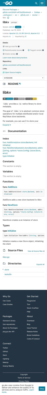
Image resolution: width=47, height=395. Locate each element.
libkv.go (6, 257)
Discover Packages (10, 9)
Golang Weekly (8, 366)
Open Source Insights (13, 72)
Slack (5, 355)
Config (29, 212)
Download (30, 321)
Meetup (5, 362)
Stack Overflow (32, 308)
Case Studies (8, 304)
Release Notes (32, 331)
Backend (31, 192)
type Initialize (8, 156)
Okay (42, 389)
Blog (28, 324)
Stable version (10, 54)
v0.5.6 (8, 27)
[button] (4, 46)
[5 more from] (3, 269)
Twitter (5, 348)
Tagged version (36, 50)
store (24, 192)
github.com (25, 15)
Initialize (12, 231)
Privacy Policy (24, 381)
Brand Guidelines (33, 335)
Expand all (40, 264)
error (11, 214)
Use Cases (7, 301)
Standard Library (9, 321)
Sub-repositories (9, 324)
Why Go (6, 296)
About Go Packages (10, 328)
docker (35, 15)
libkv (4, 18)
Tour (28, 304)
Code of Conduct (33, 339)
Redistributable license (13, 50)
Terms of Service (24, 378)
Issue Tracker (32, 328)
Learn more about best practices (15, 58)
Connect (7, 343)
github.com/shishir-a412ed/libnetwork (17, 12)
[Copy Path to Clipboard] (8, 18)
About (30, 316)
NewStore (13, 205)
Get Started (32, 296)
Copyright (24, 374)
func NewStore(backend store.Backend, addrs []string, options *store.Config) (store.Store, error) (23, 150)
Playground (31, 301)
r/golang (6, 359)
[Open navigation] (42, 3)
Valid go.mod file (11, 46)
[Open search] (36, 3)
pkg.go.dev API (8, 331)
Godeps (37, 12)
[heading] (10, 3)
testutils (8, 274)
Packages (7, 316)
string (8, 212)
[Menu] (23, 78)
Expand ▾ (7, 125)
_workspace (7, 15)
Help (28, 312)
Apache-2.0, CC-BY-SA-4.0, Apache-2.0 (24, 33)
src (16, 15)
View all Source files (35, 251)
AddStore (12, 187)
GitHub (5, 351)
